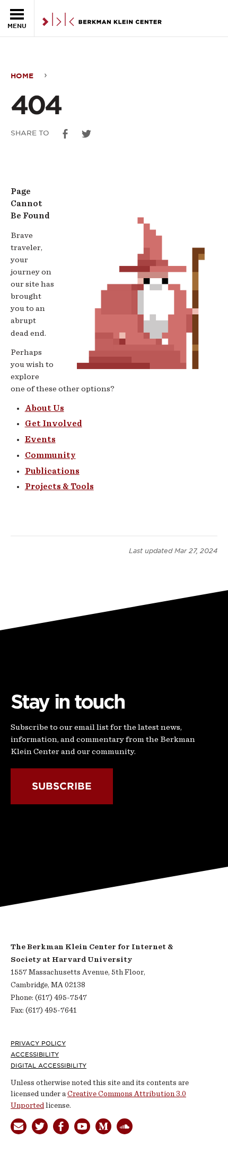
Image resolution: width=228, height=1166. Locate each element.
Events (40, 439)
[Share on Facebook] (65, 134)
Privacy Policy (38, 1043)
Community (50, 455)
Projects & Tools (59, 486)
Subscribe (62, 786)
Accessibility (35, 1054)
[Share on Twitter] (86, 134)
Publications (52, 471)
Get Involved (53, 423)
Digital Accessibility (48, 1065)
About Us (44, 408)
